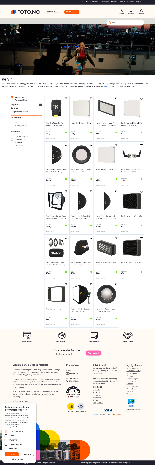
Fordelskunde (132, 373)
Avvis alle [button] (27, 454)
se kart (113, 368)
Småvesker (18, 142)
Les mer (21, 427)
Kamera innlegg (20, 137)
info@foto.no (74, 373)
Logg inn (121, 11)
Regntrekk (18, 140)
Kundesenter (94, 2)
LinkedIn (96, 390)
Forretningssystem (87, 463)
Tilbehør (17, 145)
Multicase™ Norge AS (122, 463)
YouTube (96, 393)
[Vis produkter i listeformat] (40, 105)
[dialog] (19, 433)
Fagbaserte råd (94, 342)
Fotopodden (98, 403)
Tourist (129, 394)
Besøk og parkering (134, 368)
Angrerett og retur (133, 371)
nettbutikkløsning (102, 463)
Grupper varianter (20, 97)
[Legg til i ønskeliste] (66, 98)
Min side (85, 2)
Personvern (131, 381)
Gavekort (130, 2)
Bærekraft (130, 391)
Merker (122, 2)
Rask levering (60, 342)
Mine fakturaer (132, 386)
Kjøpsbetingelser (133, 379)
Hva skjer (114, 2)
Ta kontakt (108, 86)
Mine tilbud (131, 389)
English (138, 2)
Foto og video (19, 123)
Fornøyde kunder (127, 342)
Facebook (97, 398)
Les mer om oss (21, 401)
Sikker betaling (27, 342)
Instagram (97, 395)
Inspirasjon (105, 2)
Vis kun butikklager (21, 100)
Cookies (130, 384)
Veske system (19, 126)
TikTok (95, 400)
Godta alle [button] (11, 454)
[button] (77, 392)
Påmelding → (93, 353)
